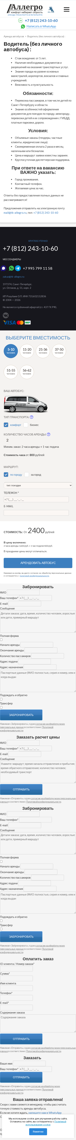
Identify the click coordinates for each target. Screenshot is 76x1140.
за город (36, 474)
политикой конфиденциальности (34, 576)
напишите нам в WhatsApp (45, 1112)
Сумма (5, 973)
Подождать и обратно (13, 695)
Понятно (38, 1131)
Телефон (11, 492)
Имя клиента (8, 983)
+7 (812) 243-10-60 (41, 20)
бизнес (34, 424)
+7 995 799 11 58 (37, 268)
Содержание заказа (12, 1012)
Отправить (21, 789)
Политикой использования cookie (46, 1123)
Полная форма (9, 635)
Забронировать (21, 714)
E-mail (8, 506)
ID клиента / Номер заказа (17, 963)
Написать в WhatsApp (41, 26)
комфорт (15, 424)
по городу (16, 474)
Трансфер (6, 703)
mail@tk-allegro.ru (15, 212)
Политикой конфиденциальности (43, 801)
